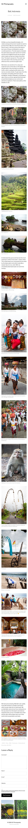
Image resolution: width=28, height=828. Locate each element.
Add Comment (16, 15)
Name (3, 770)
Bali (10, 743)
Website (3, 783)
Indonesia (15, 743)
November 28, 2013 (6, 745)
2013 (3, 743)
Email (3, 777)
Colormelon (16, 824)
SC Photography (7, 4)
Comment (4, 754)
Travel (10, 15)
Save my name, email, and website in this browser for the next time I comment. (13, 791)
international (22, 743)
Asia (7, 743)
